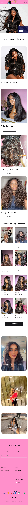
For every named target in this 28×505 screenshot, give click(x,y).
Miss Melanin (5, 315)
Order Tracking (18, 470)
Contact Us (3, 479)
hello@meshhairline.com (19, 476)
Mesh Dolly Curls (19, 245)
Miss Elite (17, 292)
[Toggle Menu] (2, 2)
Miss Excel (17, 268)
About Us (3, 476)
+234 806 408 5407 (19, 479)
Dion (16, 315)
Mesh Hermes (5, 245)
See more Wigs (14, 323)
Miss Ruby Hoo (5, 292)
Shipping (16, 467)
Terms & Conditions (5, 470)
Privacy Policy (3, 467)
